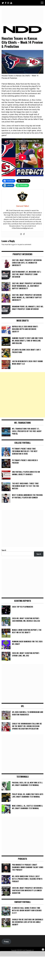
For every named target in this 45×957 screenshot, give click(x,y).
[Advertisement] (22, 394)
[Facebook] (24, 234)
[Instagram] (21, 234)
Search (4, 550)
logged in (14, 244)
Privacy (6, 941)
